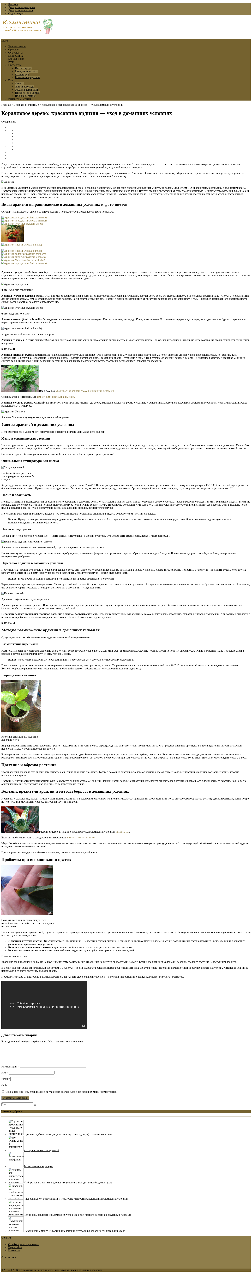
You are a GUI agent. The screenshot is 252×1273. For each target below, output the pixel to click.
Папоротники (16, 55)
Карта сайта (15, 1247)
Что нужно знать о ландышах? (41, 1150)
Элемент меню (17, 46)
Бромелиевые (16, 58)
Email (5, 1078)
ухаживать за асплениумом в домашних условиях (85, 390)
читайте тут (122, 831)
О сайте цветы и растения (23, 1244)
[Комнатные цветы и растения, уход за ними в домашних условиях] (28, 32)
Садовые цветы (17, 13)
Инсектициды (23, 68)
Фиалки (19, 83)
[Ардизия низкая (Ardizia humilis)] (21, 244)
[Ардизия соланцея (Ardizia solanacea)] (24, 253)
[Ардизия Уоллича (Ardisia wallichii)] (23, 260)
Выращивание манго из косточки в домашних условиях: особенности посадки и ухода (74, 1230)
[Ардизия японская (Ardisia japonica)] (23, 256)
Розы (11, 61)
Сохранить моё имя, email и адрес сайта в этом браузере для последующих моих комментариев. (61, 1091)
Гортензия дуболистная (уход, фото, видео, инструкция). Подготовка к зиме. (68, 1134)
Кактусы (13, 4)
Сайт (4, 1085)
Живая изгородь (24, 86)
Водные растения (25, 95)
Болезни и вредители (27, 77)
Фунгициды (22, 74)
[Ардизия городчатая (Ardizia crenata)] (24, 217)
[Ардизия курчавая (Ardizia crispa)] (22, 223)
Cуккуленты (15, 52)
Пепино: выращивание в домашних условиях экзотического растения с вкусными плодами (77, 1214)
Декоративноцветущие (21, 7)
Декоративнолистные (20, 10)
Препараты (14, 64)
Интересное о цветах (27, 92)
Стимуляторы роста (26, 71)
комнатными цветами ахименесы (56, 396)
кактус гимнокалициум (81, 837)
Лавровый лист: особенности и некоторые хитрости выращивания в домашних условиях (76, 1198)
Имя (4, 1072)
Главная (6, 104)
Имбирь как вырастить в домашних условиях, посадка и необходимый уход (68, 1182)
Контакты (14, 1250)
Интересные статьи (19, 98)
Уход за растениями (26, 89)
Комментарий (10, 1066)
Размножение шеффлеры (38, 1166)
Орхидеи (13, 49)
